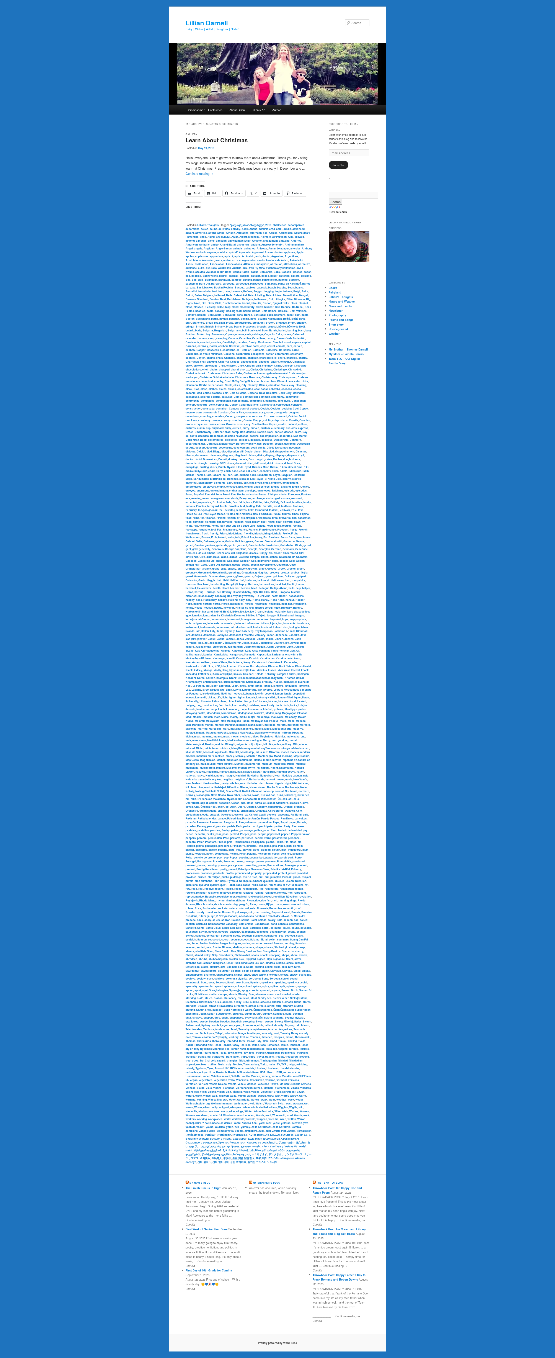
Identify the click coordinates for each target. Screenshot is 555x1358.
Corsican (223, 412)
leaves (238, 693)
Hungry (297, 607)
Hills (267, 592)
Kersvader (290, 662)
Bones (248, 315)
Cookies (275, 408)
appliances (202, 256)
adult (279, 229)
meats (235, 736)
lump (214, 709)
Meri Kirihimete (216, 740)
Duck (297, 463)
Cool (296, 408)
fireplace (251, 518)
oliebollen (295, 803)
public (225, 877)
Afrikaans (242, 233)
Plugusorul (294, 850)
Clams (263, 385)
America (296, 240)
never (280, 779)
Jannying (222, 635)
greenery (191, 572)
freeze (293, 529)
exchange (259, 498)
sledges (236, 971)
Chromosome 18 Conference (204, 110)
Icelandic (280, 611)
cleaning (301, 385)
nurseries (303, 795)
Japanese (282, 635)
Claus (284, 385)
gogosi (283, 561)
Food (270, 525)
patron (235, 830)
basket (208, 287)
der (203, 444)
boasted (200, 311)
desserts (211, 447)
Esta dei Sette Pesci (217, 494)
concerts (201, 404)
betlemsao (260, 299)
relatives (225, 892)
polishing (298, 853)
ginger (278, 553)
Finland (221, 518)
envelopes (264, 490)
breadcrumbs (243, 322)
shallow (237, 947)
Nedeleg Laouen (292, 775)
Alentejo (266, 237)
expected (191, 502)
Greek (281, 568)
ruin (250, 912)
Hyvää (227, 611)
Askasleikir (296, 260)
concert (190, 404)
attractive (304, 264)
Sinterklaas (193, 967)
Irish (285, 627)
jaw (188, 639)
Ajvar (234, 237)
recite (238, 889)
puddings (236, 877)
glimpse (255, 557)
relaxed (237, 892)
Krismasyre (253, 682)
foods (277, 525)
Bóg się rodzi (234, 311)
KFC (217, 666)
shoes (255, 955)
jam (188, 635)
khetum (232, 666)
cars (289, 346)
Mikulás (268, 744)
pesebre (191, 842)
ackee (204, 229)
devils (261, 447)
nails (233, 771)
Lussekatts (255, 709)
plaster (190, 850)
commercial (250, 397)
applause (289, 252)
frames (232, 529)
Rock (198, 908)
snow (247, 974)
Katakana (242, 658)
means (218, 736)
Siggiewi (251, 959)
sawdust (235, 932)
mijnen (258, 744)
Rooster (191, 912)
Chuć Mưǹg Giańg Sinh (239, 381)
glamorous (213, 557)
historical (191, 596)
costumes (251, 412)
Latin (229, 689)
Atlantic (248, 264)
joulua (254, 643)
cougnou (294, 412)
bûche (282, 326)
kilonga (208, 670)
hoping (197, 604)
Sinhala (299, 963)
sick (241, 959)
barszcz (190, 287)
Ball (194, 280)
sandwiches (296, 924)
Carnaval (234, 346)
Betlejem (247, 299)
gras (223, 568)
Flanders (210, 522)
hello (291, 588)
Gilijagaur (242, 553)
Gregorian (248, 572)
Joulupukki (266, 643)
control (244, 408)
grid (257, 572)
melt (188, 740)
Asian (284, 260)
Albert (243, 237)
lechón (259, 693)
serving (289, 943)
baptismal (192, 283)
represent (300, 892)
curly (228, 428)
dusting (204, 467)
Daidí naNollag (221, 432)
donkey (232, 459)
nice (242, 783)
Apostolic (245, 252)
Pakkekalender (207, 818)
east (242, 471)
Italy (212, 631)
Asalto (270, 260)
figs (255, 514)
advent (190, 233)
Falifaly (274, 502)
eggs (253, 475)
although (221, 240)
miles (277, 744)
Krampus (222, 678)
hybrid (218, 611)
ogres (258, 803)
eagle (211, 471)
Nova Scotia (218, 795)
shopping (274, 955)
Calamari (298, 334)
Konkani (191, 678)
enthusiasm (236, 490)
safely (216, 920)
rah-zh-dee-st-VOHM (281, 885)
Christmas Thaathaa (247, 377)
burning (292, 330)
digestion (233, 451)
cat (238, 350)
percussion (215, 838)
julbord (190, 647)
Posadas (229, 861)
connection (283, 404)
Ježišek (230, 639)
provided (302, 873)
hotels (189, 607)
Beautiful (191, 291)
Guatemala (200, 576)
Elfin (229, 483)
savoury (223, 932)
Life (219, 697)
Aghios (273, 233)
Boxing (244, 319)
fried (231, 533)
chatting (212, 362)
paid (305, 814)
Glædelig (191, 561)
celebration (243, 354)
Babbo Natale (241, 272)
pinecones (224, 846)
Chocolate (300, 365)
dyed (248, 467)
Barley (306, 283)
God (253, 561)
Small (297, 971)
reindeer (201, 892)
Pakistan (191, 818)
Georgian (264, 549)
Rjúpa (269, 904)
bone (240, 315)
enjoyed (190, 490)
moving (276, 760)
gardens (210, 545)
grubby (295, 572)
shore (294, 955)
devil (254, 447)
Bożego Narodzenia (270, 319)
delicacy (244, 440)
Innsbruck (303, 623)
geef (188, 549)
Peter (200, 842)
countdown (192, 416)
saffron (225, 920)
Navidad (240, 775)
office (249, 803)
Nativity (210, 775)
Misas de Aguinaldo (215, 752)
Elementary (205, 483)
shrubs (203, 959)
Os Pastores (276, 811)
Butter (201, 334)
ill (278, 615)
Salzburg (201, 924)
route (217, 912)
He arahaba (204, 588)
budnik (190, 330)
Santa (200, 928)
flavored (227, 522)
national (190, 775)
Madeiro (259, 713)
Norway (190, 795)
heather (235, 588)
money (230, 756)
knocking (191, 674)
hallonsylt (263, 580)
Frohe (286, 533)
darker (279, 432)
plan (289, 846)
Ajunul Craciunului (218, 237)
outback (215, 814)
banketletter (269, 280)
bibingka (280, 299)
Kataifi (231, 658)
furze (292, 537)
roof (297, 908)
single (290, 963)
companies (207, 401)
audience (191, 268)
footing (297, 525)
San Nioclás (262, 924)
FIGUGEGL (265, 514)
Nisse (253, 787)
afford (212, 233)
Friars (223, 533)
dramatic (191, 463)
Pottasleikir (284, 861)
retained (241, 896)
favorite (267, 506)
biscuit (246, 303)
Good (204, 565)
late (222, 689)
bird (204, 303)
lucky (293, 705)
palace (222, 818)
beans (299, 287)
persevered (279, 838)
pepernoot (273, 834)
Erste (189, 494)
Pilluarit (190, 846)
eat (248, 471)
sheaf (292, 947)
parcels (221, 826)
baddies (196, 276)
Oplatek (251, 807)
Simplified (219, 963)
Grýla (304, 572)
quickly (214, 885)
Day (304, 432)
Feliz (251, 510)
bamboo (237, 280)
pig (299, 842)
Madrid (270, 713)
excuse (285, 498)
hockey (190, 600)
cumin (201, 428)
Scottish (247, 935)
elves (258, 483)
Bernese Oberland (197, 299)
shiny (207, 955)
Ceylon (201, 358)
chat (203, 362)
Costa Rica (237, 412)
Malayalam (212, 721)
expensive (204, 502)
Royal (235, 912)
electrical (191, 483)
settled (201, 947)
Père (226, 838)
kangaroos (236, 654)
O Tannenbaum (267, 799)
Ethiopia (273, 494)
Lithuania (205, 701)
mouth (267, 760)
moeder (190, 756)
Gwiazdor (191, 580)
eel (224, 475)
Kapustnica (264, 654)
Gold (292, 561)
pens (253, 834)
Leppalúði (299, 693)
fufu (237, 537)
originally (233, 811)
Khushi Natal (303, 666)
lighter (233, 697)
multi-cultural (225, 764)
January (260, 635)
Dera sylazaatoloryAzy (221, 444)
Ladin (235, 686)
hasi (278, 584)
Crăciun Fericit (297, 416)
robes (305, 904)
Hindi (274, 592)
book (270, 315)
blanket (303, 303)
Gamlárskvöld (273, 541)
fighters (247, 514)
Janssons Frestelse (241, 635)
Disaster (300, 451)
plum (305, 850)
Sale (279, 920)
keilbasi (205, 662)
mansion (241, 725)
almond (190, 240)
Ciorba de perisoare (211, 385)
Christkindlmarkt (196, 373)
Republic (210, 896)
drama (296, 459)
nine (200, 787)
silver (297, 959)
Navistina (253, 775)
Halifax (234, 580)
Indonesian (227, 623)
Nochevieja (292, 787)
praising (212, 865)
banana (247, 280)
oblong (213, 803)
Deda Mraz (192, 440)
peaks (210, 834)
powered (191, 865)
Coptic (304, 408)
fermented (261, 510)
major (251, 717)
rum (257, 912)
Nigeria (279, 783)
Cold (262, 393)
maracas (270, 725)
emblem (276, 483)
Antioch (201, 252)
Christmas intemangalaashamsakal (265, 373)
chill (258, 365)
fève (301, 510)
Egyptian (286, 475)
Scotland (226, 935)
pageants (283, 814)
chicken (198, 365)
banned (282, 280)
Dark (270, 432)
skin (284, 967)
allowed (299, 237)
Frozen (205, 537)
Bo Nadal (297, 307)
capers (296, 342)
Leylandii (200, 697)
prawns (222, 865)
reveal (268, 896)
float (263, 522)
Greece (271, 568)
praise (201, 865)
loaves (263, 701)
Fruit (214, 537)
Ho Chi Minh (263, 596)
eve (188, 498)
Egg (235, 475)
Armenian (208, 260)
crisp (275, 420)
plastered (201, 850)
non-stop (268, 791)
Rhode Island (207, 900)
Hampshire (298, 580)
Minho (199, 748)
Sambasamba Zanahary (223, 924)
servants (257, 943)
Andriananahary (295, 244)
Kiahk (189, 670)
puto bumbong (203, 881)
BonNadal (259, 315)
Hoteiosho (299, 604)
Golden (300, 561)
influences (253, 623)
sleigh (265, 971)
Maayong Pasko (195, 713)
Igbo (188, 615)
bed (214, 291)
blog (227, 307)
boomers (279, 315)
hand (206, 584)
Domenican (210, 459)
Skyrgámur (192, 971)
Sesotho (300, 943)
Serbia (204, 943)
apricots (239, 256)
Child (222, 365)
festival (273, 510)
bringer (190, 326)
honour (290, 600)
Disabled (268, 451)
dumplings (192, 467)
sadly (207, 920)
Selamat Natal (259, 939)
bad (188, 276)
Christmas (214, 373)
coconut (191, 393)
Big (308, 299)
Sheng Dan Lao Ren (249, 951)
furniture (274, 537)
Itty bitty (230, 631)
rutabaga (204, 916)
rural (287, 912)
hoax (275, 596)
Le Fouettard (193, 693)
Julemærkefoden (254, 647)
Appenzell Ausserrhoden (267, 252)
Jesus (220, 639)
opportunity (275, 807)
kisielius (262, 670)
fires (275, 518)
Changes (229, 358)
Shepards (288, 951)
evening (196, 498)
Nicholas (252, 783)
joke (200, 643)
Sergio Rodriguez (230, 943)
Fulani (245, 537)
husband (207, 611)
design (279, 444)
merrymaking (280, 740)
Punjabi (306, 877)
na (258, 768)
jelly (193, 639)
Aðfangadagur (215, 272)
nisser (262, 787)
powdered (298, 861)
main (217, 717)
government (267, 565)
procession (192, 873)
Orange (288, 807)
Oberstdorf (192, 803)
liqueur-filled (285, 697)
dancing (251, 432)
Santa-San (228, 928)
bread (229, 322)
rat (306, 885)
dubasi (288, 463)
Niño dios (233, 787)
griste (264, 572)
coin (225, 393)
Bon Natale (214, 315)
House (198, 607)
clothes (213, 389)
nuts (193, 799)
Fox (219, 529)
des (259, 444)
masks (259, 729)
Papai (284, 822)
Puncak (287, 877)
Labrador (224, 686)
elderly (286, 479)
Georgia (252, 549)
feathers (286, 506)
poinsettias (221, 853)
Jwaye (190, 650)
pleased (266, 850)
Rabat (231, 885)
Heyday (227, 592)
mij (251, 744)
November (233, 795)
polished (286, 853)
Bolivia (256, 311)
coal (257, 389)
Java (303, 635)
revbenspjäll (255, 896)
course (250, 416)
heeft (254, 588)
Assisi (189, 264)
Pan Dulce (287, 818)
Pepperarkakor (300, 834)
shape (259, 947)
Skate (249, 967)
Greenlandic (219, 572)
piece (293, 842)
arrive (227, 260)
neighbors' (241, 779)
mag (278, 713)
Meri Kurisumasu (238, 740)
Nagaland (212, 771)
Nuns (280, 795)
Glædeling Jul (206, 561)
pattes (258, 830)
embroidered (193, 486)
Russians (191, 916)
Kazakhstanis (284, 658)
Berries (214, 299)
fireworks (285, 518)
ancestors (243, 244)
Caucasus (192, 354)
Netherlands (256, 779)
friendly (248, 533)
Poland (234, 853)
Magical (197, 717)
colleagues (192, 397)
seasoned (214, 939)
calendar (191, 338)
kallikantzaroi (194, 654)
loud (234, 705)
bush (301, 330)
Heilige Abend (278, 588)
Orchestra (192, 811)
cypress (303, 428)
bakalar (255, 276)
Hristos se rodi (244, 607)
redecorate (271, 889)
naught (230, 775)
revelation (305, 896)
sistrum (214, 967)
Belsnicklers (274, 295)
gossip (255, 565)
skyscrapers (209, 971)
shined (198, 955)
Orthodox (261, 811)
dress (230, 463)
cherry (275, 362)
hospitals (274, 604)
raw (188, 889)
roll (247, 908)
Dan (242, 432)
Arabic (250, 256)
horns (216, 604)
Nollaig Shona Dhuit (229, 791)
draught (202, 463)
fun (252, 537)
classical (273, 385)
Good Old (214, 565)
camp (211, 338)
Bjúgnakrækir (281, 303)
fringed (268, 533)
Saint (254, 920)
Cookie (264, 408)
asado (260, 260)
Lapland (196, 689)
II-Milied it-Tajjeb (255, 615)
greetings (234, 572)
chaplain (253, 358)
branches (198, 322)
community (192, 401)
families (297, 502)
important (263, 619)
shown (303, 955)
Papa (276, 822)
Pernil (267, 838)
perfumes (247, 838)
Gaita (199, 541)
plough (276, 850)
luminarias (202, 709)
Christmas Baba (232, 373)
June (290, 647)
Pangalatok (231, 822)
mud (203, 764)
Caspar (201, 350)
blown (259, 307)
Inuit (249, 627)
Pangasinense (247, 822)
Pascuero (298, 826)
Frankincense (267, 529)
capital (306, 342)
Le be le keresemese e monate (293, 689)
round (209, 912)
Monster (251, 756)
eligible (237, 483)
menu (202, 740)
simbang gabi (194, 963)
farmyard (213, 506)
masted (190, 732)
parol (255, 826)
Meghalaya (266, 736)
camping (221, 338)
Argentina (277, 256)
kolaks (237, 674)
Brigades (281, 322)
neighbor (228, 779)
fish (294, 518)
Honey (265, 600)
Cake (279, 334)
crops (189, 424)
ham (287, 580)
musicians (192, 768)
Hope (189, 604)
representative (195, 896)
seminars (283, 939)
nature (220, 775)
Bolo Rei (283, 311)
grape (215, 568)
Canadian (245, 338)
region (299, 889)
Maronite (191, 729)
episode (289, 490)
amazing (284, 240)
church (258, 381)
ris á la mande (223, 904)
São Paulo (242, 928)
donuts (243, 459)
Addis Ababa (249, 229)
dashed (288, 432)
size (222, 967)
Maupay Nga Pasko (241, 732)
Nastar (257, 771)
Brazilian (219, 322)
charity (303, 358)
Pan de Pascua (270, 818)
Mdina (189, 736)
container (222, 408)
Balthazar (224, 280)
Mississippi (247, 752)
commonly (277, 397)
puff (261, 877)
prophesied (270, 873)
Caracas (191, 346)
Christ (254, 369)
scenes (301, 932)
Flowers (288, 522)
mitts (259, 752)
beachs (281, 287)
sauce (286, 928)
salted (303, 920)
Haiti (226, 580)
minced (190, 748)
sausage (305, 928)
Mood (277, 756)
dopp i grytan (264, 459)
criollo (267, 420)
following (204, 525)
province (191, 877)
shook (264, 955)
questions (192, 885)
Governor (282, 565)
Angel (189, 248)
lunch (221, 709)
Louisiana (253, 705)
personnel (294, 838)
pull (267, 877)
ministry (225, 748)
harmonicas (267, 584)
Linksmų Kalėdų (266, 697)
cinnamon (192, 385)
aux (245, 268)
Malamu (200, 721)
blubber (269, 307)
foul (213, 529)
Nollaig (190, 791)
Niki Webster (300, 783)
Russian (306, 912)
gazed (307, 545)
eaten (254, 471)
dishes (252, 455)
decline (254, 436)
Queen (290, 881)
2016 (268, 225)
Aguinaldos (286, 233)
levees (190, 697)
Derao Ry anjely (246, 444)
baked (265, 276)
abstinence (279, 225)
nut (187, 799)
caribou (223, 346)
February (191, 510)
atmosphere (261, 264)
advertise (201, 233)
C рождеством (234, 334)
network (271, 779)
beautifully (204, 291)
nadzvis (200, 771)
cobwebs (274, 389)
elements (219, 483)
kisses (272, 670)
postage (250, 861)
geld (195, 549)
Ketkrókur (207, 666)
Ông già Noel (208, 807)
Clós (196, 389)
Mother (221, 760)
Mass (267, 729)
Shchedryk (281, 947)
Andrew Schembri (272, 244)
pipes (267, 846)
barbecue (228, 283)
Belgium (208, 295)
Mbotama (298, 732)
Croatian (304, 420)
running (265, 912)
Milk (295, 744)
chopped (224, 369)
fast (242, 506)
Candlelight (229, 342)
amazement (270, 240)
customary (278, 428)
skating (259, 967)
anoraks (295, 248)
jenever (202, 639)
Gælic (202, 580)
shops (285, 955)
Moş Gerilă (192, 760)
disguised (240, 455)
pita (274, 846)
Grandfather (193, 568)
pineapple (211, 846)
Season (202, 939)
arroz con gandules (244, 260)
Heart (225, 588)
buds (198, 330)
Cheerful (223, 362)
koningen (303, 674)
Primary (296, 869)
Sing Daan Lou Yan (252, 963)
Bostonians (203, 319)
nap (239, 771)
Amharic (204, 244)
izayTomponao (264, 631)
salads (262, 920)
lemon (279, 693)
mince (303, 744)
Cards (213, 346)
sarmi (265, 928)
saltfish (190, 924)
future (306, 537)
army (218, 260)
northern (304, 791)
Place (281, 846)
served (268, 943)
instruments (207, 627)
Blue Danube (283, 307)
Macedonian (228, 713)
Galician (240, 541)
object (204, 803)
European (294, 494)
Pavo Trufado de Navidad (286, 830)
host (284, 604)
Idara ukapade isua (298, 611)
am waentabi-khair (239, 240)
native (200, 775)
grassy (232, 568)
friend (238, 533)
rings (293, 900)
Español (199, 494)
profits (230, 873)
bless (189, 307)
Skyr (297, 967)
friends (258, 533)
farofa (223, 506)
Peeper (244, 834)
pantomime (265, 822)
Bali (188, 280)
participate (266, 826)
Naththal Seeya (285, 771)
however (229, 607)
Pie (286, 842)
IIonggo (271, 615)
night (288, 783)
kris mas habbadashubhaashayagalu (260, 678)
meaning (207, 736)
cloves (232, 389)
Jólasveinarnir (232, 643)
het (219, 592)
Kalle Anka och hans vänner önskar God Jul (272, 650)
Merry (266, 740)
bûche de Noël (296, 326)
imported (275, 619)
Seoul (194, 943)
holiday (222, 600)
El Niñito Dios (273, 479)
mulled (211, 764)
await (300, 268)
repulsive (223, 896)
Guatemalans (217, 576)
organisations (207, 811)
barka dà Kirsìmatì (289, 283)
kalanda (225, 650)
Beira (305, 291)
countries (218, 416)
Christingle (280, 369)
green (300, 568)
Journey (279, 643)
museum (267, 764)
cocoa (297, 389)
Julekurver (219, 647)
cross (212, 424)
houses (208, 607)
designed (289, 444)
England (286, 486)
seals (299, 935)
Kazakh (253, 658)
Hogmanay (210, 600)
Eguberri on (264, 475)
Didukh (201, 451)
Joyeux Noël (298, 643)
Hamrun (191, 584)
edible (283, 471)
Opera (241, 807)
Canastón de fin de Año (291, 338)
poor (220, 857)
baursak (262, 287)
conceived (284, 401)
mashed (248, 729)
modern (305, 752)
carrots (280, 346)
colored (205, 397)
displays (281, 455)
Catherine (272, 350)
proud (291, 873)
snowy (294, 974)
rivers (261, 904)
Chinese (287, 365)
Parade (301, 822)
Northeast (291, 791)
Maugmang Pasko (217, 732)
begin (278, 291)
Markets (305, 725)
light (225, 697)
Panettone (216, 822)
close (204, 389)
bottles (223, 319)
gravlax (253, 568)
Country (230, 416)
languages (291, 686)
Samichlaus (246, 924)
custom (265, 428)
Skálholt (232, 967)
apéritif (233, 252)
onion (220, 807)
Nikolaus (191, 787)
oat (290, 799)
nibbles (234, 783)
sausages (192, 932)
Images (299, 615)
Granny (206, 568)
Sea (281, 935)
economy (265, 471)
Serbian (214, 943)
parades (191, 826)
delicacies (231, 440)
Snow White (258, 974)
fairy (249, 502)
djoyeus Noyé (295, 455)
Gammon (289, 541)
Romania (262, 908)
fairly (242, 502)
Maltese (301, 721)
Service (278, 943)
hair (219, 580)
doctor (190, 459)
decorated (285, 436)
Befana (247, 291)
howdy (218, 607)
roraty (200, 912)
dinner (258, 451)
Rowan (226, 912)
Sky (290, 967)
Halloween (277, 580)
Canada (233, 338)
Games (259, 541)
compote (270, 401)
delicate (255, 440)
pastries (215, 830)
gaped (189, 545)
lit (187, 701)
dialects (190, 451)
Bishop (267, 303)
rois (241, 908)
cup (208, 428)
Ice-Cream (256, 611)
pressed (302, 865)
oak (284, 799)
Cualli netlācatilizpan (264, 424)
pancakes (301, 818)
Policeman (264, 853)
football (286, 525)
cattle (295, 350)
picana (270, 842)
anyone (211, 252)
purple (189, 881)
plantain (298, 846)
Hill (261, 592)
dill (241, 451)
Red (260, 889)
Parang (201, 826)
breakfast (258, 322)
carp (263, 346)
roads (278, 904)
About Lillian (237, 110)
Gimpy (264, 553)
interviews (223, 627)
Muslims (231, 768)
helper (306, 588)
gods (275, 561)
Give (202, 557)
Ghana (211, 553)
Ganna (300, 541)
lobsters (283, 701)
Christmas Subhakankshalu (216, 377)
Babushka (266, 272)
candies (216, 342)
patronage (246, 830)
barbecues (256, 283)
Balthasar (211, 280)
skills (277, 967)
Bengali (303, 295)
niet (261, 783)
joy (287, 643)
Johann (289, 639)
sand (274, 924)
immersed (233, 619)
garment (242, 545)
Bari (267, 283)
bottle (214, 319)
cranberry (204, 420)
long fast (218, 705)
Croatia (293, 420)
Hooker (300, 600)
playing (247, 850)
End (240, 486)
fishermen (304, 518)
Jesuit (211, 639)
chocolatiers (193, 369)
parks (246, 826)
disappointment (284, 451)
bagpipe (245, 276)
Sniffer (238, 974)
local (293, 701)
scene (291, 932)
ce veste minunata (210, 354)
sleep (245, 971)
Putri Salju (220, 881)
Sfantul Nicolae (222, 947)
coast (264, 389)
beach (272, 287)
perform (235, 838)
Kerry (247, 662)
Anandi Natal (228, 244)
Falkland (286, 502)
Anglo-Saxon (224, 248)
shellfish (200, 951)
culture (302, 424)
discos (190, 455)
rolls (253, 908)
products (218, 873)
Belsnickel (240, 295)
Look (228, 705)
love (263, 705)
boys (253, 319)
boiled (247, 311)
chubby (218, 381)
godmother (264, 561)
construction (193, 408)
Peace (189, 834)
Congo (234, 404)
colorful (215, 397)
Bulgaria (207, 330)
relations (213, 892)
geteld (202, 553)
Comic (238, 397)
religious (248, 892)
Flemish (238, 522)
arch (258, 256)
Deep (203, 440)
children (231, 365)
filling (196, 518)
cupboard (218, 428)
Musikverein (207, 768)
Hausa (300, 584)
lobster (272, 701)
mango (209, 725)
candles (242, 342)
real (200, 889)
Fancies (201, 506)
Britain (200, 326)
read (194, 889)
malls (283, 721)
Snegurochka (224, 974)
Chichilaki (298, 362)
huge (277, 607)
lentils (287, 693)
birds (211, 303)
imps (285, 619)
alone (211, 240)
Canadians (258, 338)
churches (270, 381)
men (195, 740)
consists (296, 404)
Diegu (216, 451)
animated (249, 248)
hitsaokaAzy (206, 596)
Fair (235, 502)
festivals (284, 510)
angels (198, 248)
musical (300, 764)
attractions (290, 264)
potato (260, 861)
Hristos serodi (264, 607)
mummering (252, 764)
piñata (200, 846)
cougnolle (281, 412)
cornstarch (210, 412)
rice (257, 900)
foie (196, 525)
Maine (225, 717)
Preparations (275, 865)
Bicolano (299, 299)
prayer (239, 865)
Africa (221, 233)
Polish (275, 853)
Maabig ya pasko (295, 709)
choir (205, 369)
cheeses (264, 362)
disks (260, 455)
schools (200, 935)
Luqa (244, 709)
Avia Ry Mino (256, 268)
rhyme (221, 900)
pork (291, 857)
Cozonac (269, 416)
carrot (271, 346)
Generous (218, 549)
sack (200, 920)
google (236, 565)
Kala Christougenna (207, 650)
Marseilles (215, 729)
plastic (213, 850)
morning (287, 756)
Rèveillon (291, 896)
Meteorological (195, 744)
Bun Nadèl (254, 330)
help (298, 588)
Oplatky (262, 807)
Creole (247, 420)
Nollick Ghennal (251, 791)
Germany (288, 549)
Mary (226, 729)
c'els (248, 334)
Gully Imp (290, 576)
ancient (255, 244)
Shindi (189, 955)
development (241, 447)
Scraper (258, 935)
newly (225, 783)
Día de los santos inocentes (284, 447)
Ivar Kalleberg (244, 631)
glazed (233, 557)
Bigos (189, 303)
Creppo (257, 420)
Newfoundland (211, 783)
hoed (199, 600)
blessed (198, 307)
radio (255, 885)
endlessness (262, 486)
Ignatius (197, 615)
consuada (208, 408)
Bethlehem (234, 299)
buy (208, 334)
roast (286, 904)
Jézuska (250, 639)
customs (291, 428)
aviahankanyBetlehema (280, 268)
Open (233, 807)
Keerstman (192, 662)
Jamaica (196, 635)
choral (235, 369)
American (192, 244)
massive (298, 729)
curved (255, 428)
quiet (223, 885)
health (216, 588)
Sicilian (233, 959)
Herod (189, 592)
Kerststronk (275, 662)
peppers (191, 838)
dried (250, 463)
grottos (285, 572)
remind (259, 892)
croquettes (200, 424)
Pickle (279, 842)
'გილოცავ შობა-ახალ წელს (247, 225)
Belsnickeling (256, 295)
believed (219, 295)
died (209, 451)
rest (232, 896)
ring (286, 900)
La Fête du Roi (201, 686)
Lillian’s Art (258, 110)
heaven (245, 588)
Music (290, 764)
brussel (272, 326)
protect (282, 873)
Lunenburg (232, 709)
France (242, 529)
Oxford (253, 814)
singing (280, 963)
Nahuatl (224, 771)
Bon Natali (229, 315)
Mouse (258, 760)
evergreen (217, 498)
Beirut (189, 295)
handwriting (218, 584)
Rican (250, 900)
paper (292, 822)
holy (248, 600)
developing (225, 447)
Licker (211, 697)
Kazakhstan (267, 658)
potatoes (270, 861)
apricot (228, 256)
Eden (275, 471)
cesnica (190, 358)
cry (248, 424)
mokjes (219, 756)
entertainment (219, 490)
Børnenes (218, 334)
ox (246, 814)
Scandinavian (278, 932)
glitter (264, 557)
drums (279, 463)
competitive (257, 401)
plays (256, 850)
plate (232, 850)
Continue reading (200, 173)
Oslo (299, 811)
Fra (225, 529)
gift (233, 553)
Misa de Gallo (194, 752)
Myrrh (251, 768)
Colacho (253, 393)
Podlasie (199, 853)
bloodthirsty (247, 307)
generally (204, 549)
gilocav (253, 553)
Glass (224, 557)
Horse (225, 604)
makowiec (277, 717)
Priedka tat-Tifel (280, 869)
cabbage (257, 334)
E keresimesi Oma (291, 467)
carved (298, 346)
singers (270, 963)
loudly (242, 705)
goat (236, 561)
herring (198, 592)
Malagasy (291, 717)
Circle (228, 385)
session (190, 947)
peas (225, 834)
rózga (243, 912)
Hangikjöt (232, 584)
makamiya (263, 717)
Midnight (230, 744)
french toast (193, 533)
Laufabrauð (249, 689)
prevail (233, 869)
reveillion (279, 896)
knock (305, 670)
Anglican (209, 248)
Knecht (295, 670)
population (271, 857)
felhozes (241, 510)
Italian (205, 631)
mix (265, 752)
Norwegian (203, 795)
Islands (190, 631)
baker (274, 276)
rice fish (266, 900)
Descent (268, 444)
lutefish (267, 709)
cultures (191, 428)
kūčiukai (289, 682)
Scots (236, 935)
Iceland (268, 611)
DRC (223, 463)
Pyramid (232, 881)
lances (268, 686)
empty (221, 486)
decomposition (269, 436)
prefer (262, 865)
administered (267, 229)
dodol (198, 459)
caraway (203, 346)
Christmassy (269, 377)
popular (243, 857)
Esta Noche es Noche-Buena (248, 494)
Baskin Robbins (223, 287)
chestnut (285, 362)
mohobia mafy (205, 756)
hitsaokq (220, 596)
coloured (227, 397)
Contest (234, 408)
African (230, 233)
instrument (192, 627)
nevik (288, 779)
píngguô (251, 846)
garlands (221, 545)
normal (279, 791)
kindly (217, 670)
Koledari (248, 674)
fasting (250, 506)
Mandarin (198, 725)
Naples (247, 771)
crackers (191, 420)
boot (297, 315)
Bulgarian (220, 330)
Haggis (211, 580)
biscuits (256, 303)
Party (287, 826)
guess (230, 576)
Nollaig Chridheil (205, 791)
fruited (222, 537)
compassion (223, 401)
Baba (228, 272)
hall (242, 580)
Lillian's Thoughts (208, 225)
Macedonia (213, 713)
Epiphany (277, 490)
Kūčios (278, 682)
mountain (232, 760)
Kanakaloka (221, 654)
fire (243, 518)
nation (300, 771)
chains (211, 358)
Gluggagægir (287, 557)
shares (268, 947)
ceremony (296, 354)
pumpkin (275, 877)
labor (214, 686)
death (193, 436)
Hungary (286, 607)
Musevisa (280, 764)
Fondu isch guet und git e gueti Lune (234, 525)
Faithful (257, 502)
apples (190, 256)
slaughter (224, 971)
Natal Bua (269, 771)
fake (266, 502)
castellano (228, 350)
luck (286, 705)
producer (206, 873)
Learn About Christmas (217, 140)
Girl (301, 553)
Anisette (262, 248)
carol (256, 346)
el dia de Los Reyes (251, 479)
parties (278, 826)
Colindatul (299, 393)
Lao (188, 689)
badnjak (233, 276)
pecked (234, 834)
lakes (243, 686)
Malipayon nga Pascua (265, 721)
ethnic (283, 494)
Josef (245, 643)
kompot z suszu (286, 674)
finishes (210, 518)
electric (297, 479)
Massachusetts (281, 729)
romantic (288, 908)
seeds (245, 939)
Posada (217, 861)
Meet (256, 736)
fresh (205, 533)
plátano (222, 850)
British (209, 326)
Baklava (306, 276)
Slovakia (275, 971)
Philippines (258, 842)
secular (235, 939)
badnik (223, 276)
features (298, 506)
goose (245, 565)
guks (269, 576)
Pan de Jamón (251, 818)
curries (236, 428)
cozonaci (281, 416)
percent (202, 838)
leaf (230, 693)
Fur (265, 537)
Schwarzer (213, 935)
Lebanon (248, 693)
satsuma (276, 928)
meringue (256, 740)
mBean (286, 732)
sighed (261, 959)
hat (284, 584)
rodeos (233, 908)
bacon (307, 272)
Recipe (228, 889)
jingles (270, 639)
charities (291, 358)
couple (241, 416)
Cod (199, 393)
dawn (298, 432)
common (264, 397)
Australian (224, 268)
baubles (250, 287)
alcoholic (253, 237)
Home (256, 600)
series (246, 943)
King (225, 670)
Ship (214, 955)
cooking (287, 408)
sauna (295, 928)
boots (305, 315)
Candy (253, 342)
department (193, 444)
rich (275, 900)
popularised (257, 857)
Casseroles (214, 350)
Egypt (276, 475)
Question (300, 881)
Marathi (281, 725)
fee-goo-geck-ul (207, 510)
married (202, 729)
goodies (226, 565)
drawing (214, 463)
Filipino (304, 514)
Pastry (226, 830)
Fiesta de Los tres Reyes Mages (205, 514)
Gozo (292, 565)
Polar (242, 853)
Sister (204, 967)
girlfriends (192, 557)
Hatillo (291, 584)
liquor (297, 697)
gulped (301, 576)
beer (227, 291)
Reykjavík (192, 900)
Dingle (249, 451)
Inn (280, 623)
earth (227, 471)
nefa (306, 775)
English (296, 486)
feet (221, 510)
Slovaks (287, 971)
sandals (283, 924)
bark (274, 283)
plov (284, 850)
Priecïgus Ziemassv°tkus (253, 869)
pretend (190, 869)
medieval (245, 736)
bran (188, 322)
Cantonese (264, 342)
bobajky (220, 311)
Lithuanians (219, 701)
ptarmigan (214, 877)
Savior (203, 932)
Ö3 (279, 799)
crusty (241, 424)
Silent (289, 959)
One (196, 807)
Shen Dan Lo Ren (225, 951)
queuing (204, 885)
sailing (245, 920)
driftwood (260, 463)
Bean (290, 287)
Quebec (279, 881)
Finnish (231, 518)
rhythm (230, 900)
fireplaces (264, 518)
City (244, 385)
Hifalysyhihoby (242, 592)
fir (238, 518)
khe (223, 666)
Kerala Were (219, 662)
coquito (190, 412)
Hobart (283, 596)
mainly (234, 717)
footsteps (191, 529)
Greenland (204, 572)
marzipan (236, 729)
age (265, 233)
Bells (229, 295)
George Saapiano (235, 549)
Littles (239, 701)
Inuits (256, 627)
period (259, 838)
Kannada (249, 654)
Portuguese (204, 861)
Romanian (275, 908)
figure (277, 514)
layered (267, 689)
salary (272, 920)
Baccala (286, 272)
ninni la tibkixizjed (215, 787)
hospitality (261, 604)
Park (239, 826)
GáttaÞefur (287, 545)
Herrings (210, 592)
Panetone (203, 822)
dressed (240, 463)
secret (225, 939)
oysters (271, 814)
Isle (198, 631)
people (262, 834)
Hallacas (250, 580)
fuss (299, 537)
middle (219, 744)
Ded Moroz (300, 436)
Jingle (260, 639)
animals (238, 248)
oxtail (262, 814)
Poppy (234, 857)
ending (248, 486)
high (255, 592)
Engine (275, 486)
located (301, 701)
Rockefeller (209, 908)
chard (281, 358)
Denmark (295, 440)
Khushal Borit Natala (281, 666)
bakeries (284, 276)
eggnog (244, 475)
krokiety (267, 682)
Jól (206, 643)
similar (207, 963)
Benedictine (290, 295)
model (285, 752)
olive (305, 803)
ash (277, 260)
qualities (268, 881)
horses (249, 604)
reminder (270, 892)
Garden (199, 545)
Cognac (217, 393)
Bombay (191, 315)
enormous (203, 490)
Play (238, 850)
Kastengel (219, 658)
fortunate (204, 529)
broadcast (249, 326)
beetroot (237, 291)
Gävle (298, 545)
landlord (278, 686)
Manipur (230, 725)
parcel (211, 826)
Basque (239, 287)
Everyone (245, 498)
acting (213, 229)
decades (203, 436)
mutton (242, 768)
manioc (219, 725)
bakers (295, 276)
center (270, 354)
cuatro (282, 424)
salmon (288, 920)
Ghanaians (223, 553)
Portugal (191, 861)
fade (228, 502)
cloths (223, 389)
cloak (189, 389)
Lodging (190, 705)
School (190, 935)
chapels (241, 358)
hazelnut (191, 588)
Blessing (210, 307)
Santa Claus (213, 928)
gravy (262, 568)
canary (271, 338)
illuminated (287, 615)
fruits (230, 537)
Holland (233, 600)
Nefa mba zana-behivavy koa (203, 779)
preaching (251, 865)
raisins (299, 885)
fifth (238, 514)
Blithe (220, 307)
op (227, 807)
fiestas (231, 514)
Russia (295, 912)
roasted (295, 904)
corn (199, 412)
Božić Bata (298, 319)
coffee (207, 393)
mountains (245, 760)
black (294, 303)
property (256, 873)
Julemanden (235, 647)
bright (291, 322)
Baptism (294, 280)
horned (207, 604)
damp (235, 432)
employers (209, 486)
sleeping (255, 971)
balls (201, 280)
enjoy (305, 486)
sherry (299, 951)
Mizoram (274, 752)
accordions (192, 229)
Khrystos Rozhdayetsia (252, 666)
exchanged (273, 498)
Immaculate (219, 619)
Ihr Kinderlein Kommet (231, 615)
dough (287, 459)
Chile (241, 365)
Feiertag (230, 510)
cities (236, 385)
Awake (190, 272)
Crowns (231, 424)
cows (259, 416)
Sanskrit (191, 928)
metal (293, 740)
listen (305, 697)
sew (208, 947)
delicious (267, 440)
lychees (278, 709)
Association (217, 264)
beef (220, 291)
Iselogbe (294, 627)
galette (219, 541)
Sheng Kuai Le (272, 951)
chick (189, 365)
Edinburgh (295, 471)
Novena (246, 795)
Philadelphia (224, 842)
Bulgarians (234, 330)
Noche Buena (275, 787)
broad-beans (234, 326)
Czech (189, 432)
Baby (277, 272)
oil (264, 803)
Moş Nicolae (207, 760)
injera (273, 623)
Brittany (220, 326)
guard (189, 576)
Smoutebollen (194, 974)
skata (241, 967)
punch (296, 877)
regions (190, 892)
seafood (290, 935)
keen (297, 658)
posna (239, 861)
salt (296, 920)
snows (284, 974)
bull (244, 330)
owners (238, 814)
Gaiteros (209, 541)
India (188, 623)
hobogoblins (296, 596)
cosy (262, 412)
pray (231, 865)
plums (189, 853)
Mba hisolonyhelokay (268, 732)
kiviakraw (284, 670)
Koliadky (270, 674)
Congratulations (249, 404)
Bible (289, 299)
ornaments (247, 811)
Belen (198, 295)
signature (279, 959)
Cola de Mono (238, 393)
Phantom (210, 842)
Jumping (280, 647)
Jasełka (294, 635)
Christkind (294, 369)
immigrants (248, 619)
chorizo (244, 369)
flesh (248, 522)
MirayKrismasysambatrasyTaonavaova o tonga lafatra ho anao (270, 748)
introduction (238, 627)
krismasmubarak (234, 682)
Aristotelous (193, 260)
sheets (190, 951)
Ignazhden (209, 615)
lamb (251, 686)
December (216, 436)
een (230, 475)
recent (219, 889)
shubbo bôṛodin (218, 959)
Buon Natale (269, 330)
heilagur (264, 588)
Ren (289, 892)
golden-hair (192, 565)
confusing (222, 404)
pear (218, 834)
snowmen (273, 974)
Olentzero (282, 803)
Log (199, 705)
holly (242, 600)
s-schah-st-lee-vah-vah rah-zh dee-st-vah (263, 916)
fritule (277, 533)
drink (270, 463)
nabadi (265, 768)
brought (261, 326)
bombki (201, 315)
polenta (251, 853)
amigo (215, 244)
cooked (254, 408)
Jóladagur (215, 643)
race (239, 885)
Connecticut (267, 404)
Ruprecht (277, 912)
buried (282, 330)
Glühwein (301, 557)
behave (287, 291)
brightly (301, 322)
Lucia (279, 705)
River (253, 904)
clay (291, 385)
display (269, 455)
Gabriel (190, 541)
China (277, 365)
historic (295, 592)
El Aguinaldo (201, 479)
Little (231, 701)
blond (235, 307)
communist (292, 397)
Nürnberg (290, 795)
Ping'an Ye (238, 846)
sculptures (271, 935)
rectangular (250, 889)
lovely (270, 705)
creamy (226, 420)
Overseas (227, 814)
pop (226, 857)
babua (254, 272)
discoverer (202, 455)
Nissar (244, 787)
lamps (259, 686)
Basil (200, 287)
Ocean (235, 803)
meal (197, 736)
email (266, 483)
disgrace (227, 455)
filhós (295, 514)
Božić (286, 319)
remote (281, 892)
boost (290, 315)
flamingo (198, 522)
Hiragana (284, 592)
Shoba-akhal (242, 955)
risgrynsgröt (240, 904)
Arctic (266, 256)
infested (240, 623)
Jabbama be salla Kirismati (290, 631)
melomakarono (296, 736)
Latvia (237, 689)
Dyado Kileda (235, 467)
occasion (224, 803)
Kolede (259, 674)
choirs (214, 369)
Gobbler (245, 561)
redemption (287, 889)
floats (271, 522)
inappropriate (298, 619)
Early (219, 471)
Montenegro (265, 756)
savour (212, 932)
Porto (298, 857)
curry (246, 428)
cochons (286, 389)
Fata (258, 506)
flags (189, 522)
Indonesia (213, 623)
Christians (265, 369)
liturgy (248, 701)
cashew (190, 350)
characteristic (268, 358)
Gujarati (259, 576)
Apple (300, 252)
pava (266, 830)
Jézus (240, 639)
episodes (301, 490)
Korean (210, 678)
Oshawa (290, 811)
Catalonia (258, 350)
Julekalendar (203, 647)
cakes (287, 334)
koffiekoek (204, 674)
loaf (255, 701)
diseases (215, 455)
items (220, 631)
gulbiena (278, 576)
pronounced (242, 873)
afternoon (256, 233)
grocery (274, 572)
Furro (284, 537)
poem (209, 853)
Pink (260, 846)
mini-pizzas (212, 748)
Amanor (257, 240)
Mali (223, 721)
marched (293, 725)
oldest (271, 803)
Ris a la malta (204, 904)
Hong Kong (277, 600)
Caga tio (269, 334)
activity (235, 229)
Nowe (255, 795)
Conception (299, 401)
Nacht (274, 768)
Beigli (296, 291)
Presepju (290, 865)
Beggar (258, 291)
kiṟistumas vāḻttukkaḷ (242, 670)
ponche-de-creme (205, 857)
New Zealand (193, 783)
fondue (261, 525)
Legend (269, 693)
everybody (231, 498)
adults (287, 229)
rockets (223, 908)
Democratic (281, 440)
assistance (201, 264)
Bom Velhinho (298, 311)
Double (277, 459)
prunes (202, 877)
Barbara (216, 283)
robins (189, 908)
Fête (294, 510)
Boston (190, 319)
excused (296, 498)
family (307, 502)
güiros (239, 576)
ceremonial (282, 354)
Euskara (306, 494)
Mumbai (239, 764)
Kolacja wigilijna (222, 674)
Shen (210, 951)
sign (269, 959)
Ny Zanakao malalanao (212, 799)
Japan (270, 635)
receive (209, 889)
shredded (191, 959)
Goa (229, 561)
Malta (291, 721)
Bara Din (204, 283)
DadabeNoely (203, 432)
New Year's (300, 779)
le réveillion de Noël (214, 693)
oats (296, 799)
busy (308, 330)
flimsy (256, 522)
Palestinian (234, 818)
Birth (218, 303)
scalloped (262, 932)
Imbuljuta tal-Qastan (198, 619)
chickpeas (211, 365)
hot (290, 604)
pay (305, 830)
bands (257, 280)
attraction (276, 264)
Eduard (216, 475)
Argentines (291, 256)
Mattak (200, 732)
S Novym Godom (226, 916)
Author (276, 110)
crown (221, 424)
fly (303, 522)
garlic (232, 545)
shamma (248, 947)
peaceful (200, 834)
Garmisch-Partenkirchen (263, 545)
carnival (246, 346)
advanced (298, 229)
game (249, 541)
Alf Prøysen (279, 237)
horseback (236, 604)
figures (286, 514)
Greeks (291, 568)
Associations (234, 264)
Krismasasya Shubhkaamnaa (204, 682)
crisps (284, 420)
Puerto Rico (250, 877)
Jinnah (279, 639)
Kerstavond (259, 662)
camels (202, 338)
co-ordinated (245, 389)
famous (190, 506)
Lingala (250, 697)
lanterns (304, 686)
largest (214, 689)
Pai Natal (296, 814)
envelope (250, 490)
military (287, 744)
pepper (285, 834)
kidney (198, 670)
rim (281, 900)
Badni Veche (210, 276)
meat (226, 736)
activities (224, 229)
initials (265, 623)
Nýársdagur (234, 799)
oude (205, 814)
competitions (240, 401)
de (187, 436)
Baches (297, 272)
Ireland (277, 627)
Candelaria (192, 342)
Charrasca (192, 362)
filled (188, 518)
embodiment (290, 483)
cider (297, 381)
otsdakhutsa (193, 814)
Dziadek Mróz (260, 467)
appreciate (216, 256)
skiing (269, 967)
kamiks (207, 654)
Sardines (255, 928)
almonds (201, 240)
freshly (214, 533)
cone (212, 404)
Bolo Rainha (269, 311)
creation (237, 420)
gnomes (221, 561)
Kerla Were (235, 662)
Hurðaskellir (193, 611)
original (222, 811)
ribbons (240, 900)
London (207, 705)
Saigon (236, 920)
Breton (270, 322)
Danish (261, 432)
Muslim (220, 768)
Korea (201, 678)
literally (193, 701)
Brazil (209, 322)
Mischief (234, 752)
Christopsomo (287, 377)
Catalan (246, 350)
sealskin (191, 939)
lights (241, 697)
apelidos (222, 252)
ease (235, 471)
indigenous (199, 623)
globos (273, 557)
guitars (249, 576)
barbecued (242, 283)
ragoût (263, 885)
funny (258, 537)
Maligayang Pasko (238, 721)
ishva (304, 627)
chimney (267, 365)
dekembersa (216, 440)
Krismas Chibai (294, 678)
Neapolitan (266, 775)
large (205, 689)
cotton (270, 412)
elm (251, 483)
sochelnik (305, 974)
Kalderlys (238, 650)
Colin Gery (285, 393)
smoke (306, 971)
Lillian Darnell (207, 22)
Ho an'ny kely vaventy (240, 596)
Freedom (282, 529)
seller (272, 939)
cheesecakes (249, 362)
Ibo (242, 611)
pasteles (191, 830)
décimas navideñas (236, 436)
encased (231, 486)
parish (231, 826)
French (303, 529)
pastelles (203, 830)
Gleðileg (244, 557)
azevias (200, 272)
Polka (189, 857)
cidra (305, 381)
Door (251, 459)
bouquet (234, 319)
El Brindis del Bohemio (224, 479)
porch (283, 857)
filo (202, 518)
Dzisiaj (274, 467)
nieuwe (269, 783)
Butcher (191, 334)
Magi (188, 717)
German (276, 549)
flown (297, 522)
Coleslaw (271, 393)
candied (205, 342)
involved (266, 627)
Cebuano (229, 354)
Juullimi (299, 647)
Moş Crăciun (301, 756)
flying (189, 525)
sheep (301, 947)
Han (199, 584)
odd (243, 803)
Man (188, 725)
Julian (270, 647)
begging (269, 291)
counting (205, 416)
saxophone (248, 932)
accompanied (296, 225)
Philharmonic (242, 842)
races (246, 885)
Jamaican (209, 635)
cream (216, 420)
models (294, 752)
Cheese (235, 362)
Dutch (222, 467)
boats (210, 311)
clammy (253, 385)
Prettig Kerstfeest (207, 869)
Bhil (271, 299)
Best (223, 299)
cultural (292, 424)
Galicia (229, 541)
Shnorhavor (226, 955)
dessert (200, 447)
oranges (299, 807)
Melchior (280, 736)
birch (197, 303)
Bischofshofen (232, 303)
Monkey (240, 756)
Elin (245, 483)
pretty (223, 869)
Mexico (209, 744)
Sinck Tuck (233, 963)
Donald (222, 459)
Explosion (218, 502)
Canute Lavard (282, 342)
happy (243, 584)
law (260, 689)
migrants (242, 744)
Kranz (233, 678)
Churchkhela (285, 381)
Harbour (253, 584)
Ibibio (235, 611)
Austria (236, 268)
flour (279, 522)
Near (277, 775)
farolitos (234, 506)
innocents (289, 623)
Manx (251, 725)
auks (201, 268)
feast (277, 506)
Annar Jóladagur (278, 248)
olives (189, 807)
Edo (208, 475)
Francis (253, 529)
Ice (247, 611)
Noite (303, 787)
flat (219, 522)
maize (243, 717)
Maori (259, 725)
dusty (213, 467)
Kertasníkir (192, 666)
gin (271, 553)
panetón (191, 822)
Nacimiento (286, 768)
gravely (242, 568)
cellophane (257, 354)
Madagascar (245, 713)
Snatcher (209, 974)
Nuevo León (268, 795)
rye (213, 916)
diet (224, 451)
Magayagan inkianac (294, 713)
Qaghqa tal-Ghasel (250, 881)
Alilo (290, 237)
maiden (208, 717)
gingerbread (290, 553)
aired (203, 237)
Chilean (250, 365)
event (205, 498)
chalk (219, 358)
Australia (211, 268)
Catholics (285, 350)
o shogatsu (250, 799)
